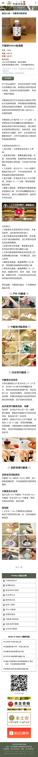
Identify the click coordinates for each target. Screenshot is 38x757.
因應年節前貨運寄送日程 (14, 651)
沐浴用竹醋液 (11, 629)
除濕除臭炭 (10, 585)
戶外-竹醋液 (10, 610)
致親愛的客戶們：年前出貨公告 (17, 647)
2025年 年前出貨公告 (13, 642)
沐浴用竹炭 (10, 595)
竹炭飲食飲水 (11, 580)
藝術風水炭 (10, 600)
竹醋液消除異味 (12, 619)
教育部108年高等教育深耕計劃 (16, 669)
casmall (16, 751)
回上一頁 (19, 567)
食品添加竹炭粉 (12, 590)
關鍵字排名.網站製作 (11, 753)
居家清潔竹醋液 (12, 624)
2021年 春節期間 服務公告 (15, 656)
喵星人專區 (10, 605)
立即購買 (8, 78)
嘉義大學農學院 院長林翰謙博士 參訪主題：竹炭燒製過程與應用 (19, 662)
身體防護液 (10, 614)
